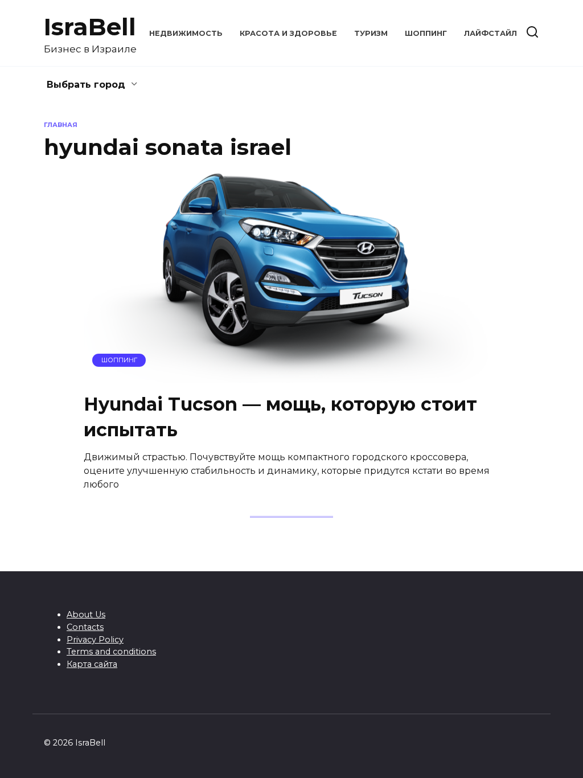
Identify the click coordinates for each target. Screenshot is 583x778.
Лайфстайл (490, 33)
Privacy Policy (95, 639)
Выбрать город (86, 84)
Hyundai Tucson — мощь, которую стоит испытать (280, 417)
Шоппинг (426, 33)
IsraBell (90, 27)
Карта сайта (92, 664)
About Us (86, 614)
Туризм (371, 33)
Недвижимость (186, 33)
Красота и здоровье (288, 33)
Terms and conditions (111, 651)
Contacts (85, 627)
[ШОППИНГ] (291, 376)
